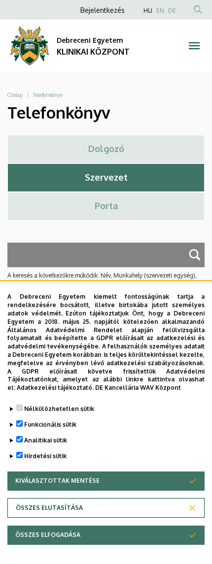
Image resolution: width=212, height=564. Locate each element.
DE (172, 10)
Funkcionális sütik (50, 424)
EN (160, 10)
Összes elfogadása (47, 534)
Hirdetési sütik (45, 456)
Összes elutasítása (49, 507)
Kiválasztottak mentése (57, 480)
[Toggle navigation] (194, 46)
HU (147, 10)
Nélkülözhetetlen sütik (59, 408)
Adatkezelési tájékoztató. (55, 387)
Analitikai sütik (45, 440)
